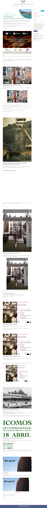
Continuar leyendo (6, 28)
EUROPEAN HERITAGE (21, 23)
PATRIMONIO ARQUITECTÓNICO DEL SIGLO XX (20, 56)
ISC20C (14, 56)
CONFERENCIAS (18, 412)
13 (19, 502)
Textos (28, 6)
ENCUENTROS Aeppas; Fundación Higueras (12, 356)
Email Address (35, 21)
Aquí (12, 111)
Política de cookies (27, 505)
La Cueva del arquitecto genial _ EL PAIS (11, 253)
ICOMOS (12, 56)
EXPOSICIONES (23, 440)
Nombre (34, 17)
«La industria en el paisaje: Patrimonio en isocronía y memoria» (16, 20)
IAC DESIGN (27, 506)
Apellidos (34, 19)
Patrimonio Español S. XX (22, 6)
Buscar (34, 9)
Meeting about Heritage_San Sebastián (11, 409)
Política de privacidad (22, 505)
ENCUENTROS (18, 255)
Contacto (32, 6)
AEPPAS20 (15, 23)
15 (23, 502)
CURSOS (17, 23)
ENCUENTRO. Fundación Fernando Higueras (12, 85)
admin (4, 22)
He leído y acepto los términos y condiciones (39, 23)
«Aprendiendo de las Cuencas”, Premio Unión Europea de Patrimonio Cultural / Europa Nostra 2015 (15, 163)
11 (16, 502)
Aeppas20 (13, 6)
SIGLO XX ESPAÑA (22, 167)
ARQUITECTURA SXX (19, 166)
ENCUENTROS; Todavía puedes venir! (10, 324)
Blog (34, 6)
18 (28, 502)
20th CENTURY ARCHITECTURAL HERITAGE (8, 23)
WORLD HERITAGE (28, 56)
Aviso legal (19, 505)
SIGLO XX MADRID (15, 256)
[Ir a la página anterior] (11, 502)
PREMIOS (18, 167)
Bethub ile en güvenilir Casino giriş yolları (38, 37)
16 (25, 502)
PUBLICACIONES (6, 256)
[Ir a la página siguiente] (30, 502)
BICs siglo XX (5, 472)
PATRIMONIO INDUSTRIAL (14, 167)
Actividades (17, 6)
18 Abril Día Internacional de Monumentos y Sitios (13, 438)
